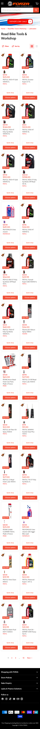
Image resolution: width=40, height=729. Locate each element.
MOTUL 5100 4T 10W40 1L (28, 231)
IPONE (5, 386)
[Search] (36, 10)
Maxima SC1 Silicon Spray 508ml (28, 331)
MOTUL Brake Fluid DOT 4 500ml (9, 631)
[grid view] (32, 46)
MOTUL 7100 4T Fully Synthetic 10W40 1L (8, 332)
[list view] (36, 46)
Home (3, 29)
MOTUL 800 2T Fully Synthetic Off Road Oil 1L (10, 282)
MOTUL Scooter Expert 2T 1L (27, 81)
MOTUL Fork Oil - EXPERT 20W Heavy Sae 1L (29, 632)
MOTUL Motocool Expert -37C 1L (28, 581)
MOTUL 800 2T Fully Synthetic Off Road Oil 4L (29, 182)
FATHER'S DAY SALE (18, 21)
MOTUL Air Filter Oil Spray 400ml (10, 431)
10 (23, 658)
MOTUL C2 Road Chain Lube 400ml (9, 481)
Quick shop (10, 93)
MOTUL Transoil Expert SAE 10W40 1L (29, 281)
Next (29, 658)
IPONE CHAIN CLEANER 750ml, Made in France (9, 532)
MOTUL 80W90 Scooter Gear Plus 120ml (28, 432)
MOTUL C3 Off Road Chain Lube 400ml (29, 381)
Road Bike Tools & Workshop (17, 29)
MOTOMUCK (6, 234)
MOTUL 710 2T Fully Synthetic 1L (29, 481)
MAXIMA (24, 334)
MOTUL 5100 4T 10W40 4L (28, 131)
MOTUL (5, 84)
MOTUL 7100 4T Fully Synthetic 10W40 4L (8, 132)
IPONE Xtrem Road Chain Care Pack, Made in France (9, 382)
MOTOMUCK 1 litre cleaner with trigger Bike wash (28, 532)
